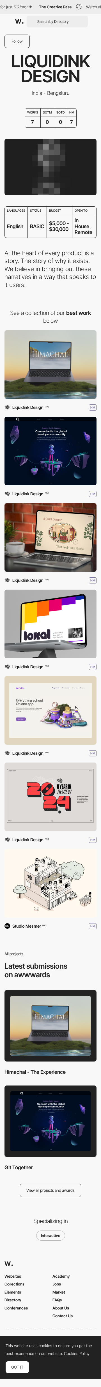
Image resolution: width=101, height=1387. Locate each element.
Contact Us (62, 1315)
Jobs (56, 1284)
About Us (60, 1308)
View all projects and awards (50, 1190)
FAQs (57, 1299)
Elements (12, 1292)
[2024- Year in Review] (50, 797)
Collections (14, 1284)
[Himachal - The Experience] (50, 364)
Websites (12, 1276)
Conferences (16, 1308)
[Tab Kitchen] (50, 537)
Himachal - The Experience (35, 1072)
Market (58, 1292)
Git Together (18, 1167)
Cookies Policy (76, 1353)
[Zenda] (50, 710)
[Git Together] (50, 451)
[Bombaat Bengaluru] (50, 883)
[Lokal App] (50, 624)
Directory (12, 1299)
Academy (61, 1276)
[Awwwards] (19, 21)
